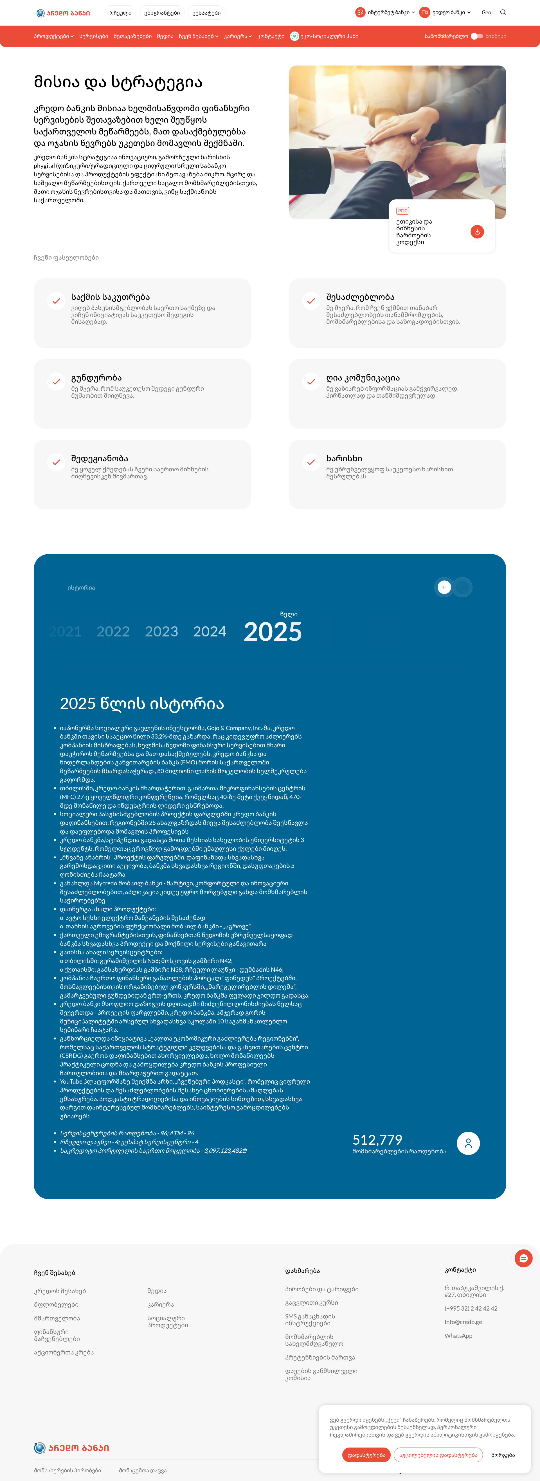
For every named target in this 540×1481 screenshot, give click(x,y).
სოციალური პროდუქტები (167, 1321)
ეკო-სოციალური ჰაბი (329, 36)
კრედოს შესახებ (60, 1291)
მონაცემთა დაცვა (143, 1470)
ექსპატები (206, 13)
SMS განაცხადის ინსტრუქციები (310, 1320)
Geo (486, 12)
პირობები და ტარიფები (322, 1289)
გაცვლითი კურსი (311, 1302)
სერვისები (93, 36)
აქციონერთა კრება (64, 1352)
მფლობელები (56, 1304)
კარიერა (160, 1304)
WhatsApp (458, 1335)
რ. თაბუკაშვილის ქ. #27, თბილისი (474, 1291)
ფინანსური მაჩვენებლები (57, 1335)
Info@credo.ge (463, 1321)
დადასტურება (367, 1455)
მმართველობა (57, 1318)
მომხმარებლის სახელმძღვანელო (314, 1340)
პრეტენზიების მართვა (320, 1357)
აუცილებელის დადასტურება (438, 1455)
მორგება (503, 1455)
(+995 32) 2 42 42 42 (471, 1308)
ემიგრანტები (162, 13)
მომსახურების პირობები (67, 1470)
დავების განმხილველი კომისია (321, 1374)
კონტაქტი (271, 36)
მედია (165, 36)
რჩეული (120, 13)
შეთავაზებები (133, 36)
